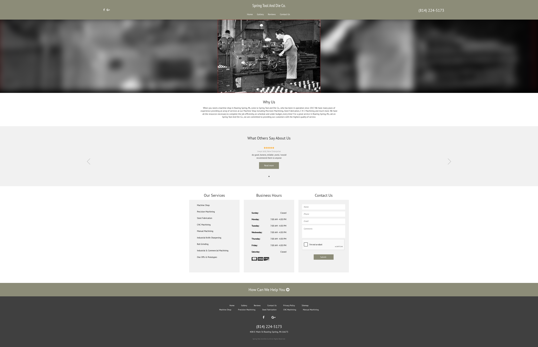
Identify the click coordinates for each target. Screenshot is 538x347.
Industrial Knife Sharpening (209, 237)
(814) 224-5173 (431, 10)
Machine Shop (203, 205)
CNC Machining (204, 224)
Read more (269, 165)
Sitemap (305, 305)
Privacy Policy (289, 305)
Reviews (272, 14)
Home (250, 14)
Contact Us (285, 14)
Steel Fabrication (204, 218)
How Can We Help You (267, 289)
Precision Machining (206, 211)
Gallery (260, 14)
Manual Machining (205, 231)
